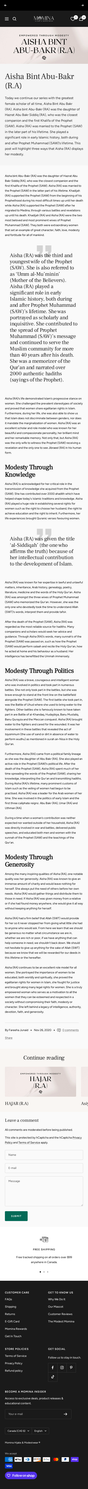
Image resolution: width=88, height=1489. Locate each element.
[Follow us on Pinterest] (71, 1367)
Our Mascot (55, 1306)
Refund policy (14, 1370)
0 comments (70, 1030)
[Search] (14, 19)
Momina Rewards (16, 1329)
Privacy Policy (13, 1363)
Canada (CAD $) (16, 1430)
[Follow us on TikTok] (52, 1376)
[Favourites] (73, 19)
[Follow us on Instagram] (62, 1367)
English (38, 1430)
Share (8, 1038)
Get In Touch (13, 1336)
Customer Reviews (60, 1314)
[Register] (65, 1414)
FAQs (8, 1299)
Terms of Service (29, 1142)
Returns (10, 1314)
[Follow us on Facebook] (52, 1367)
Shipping (10, 1306)
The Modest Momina (61, 1321)
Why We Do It (56, 1299)
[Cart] (81, 19)
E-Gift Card (12, 1321)
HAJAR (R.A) (16, 1103)
